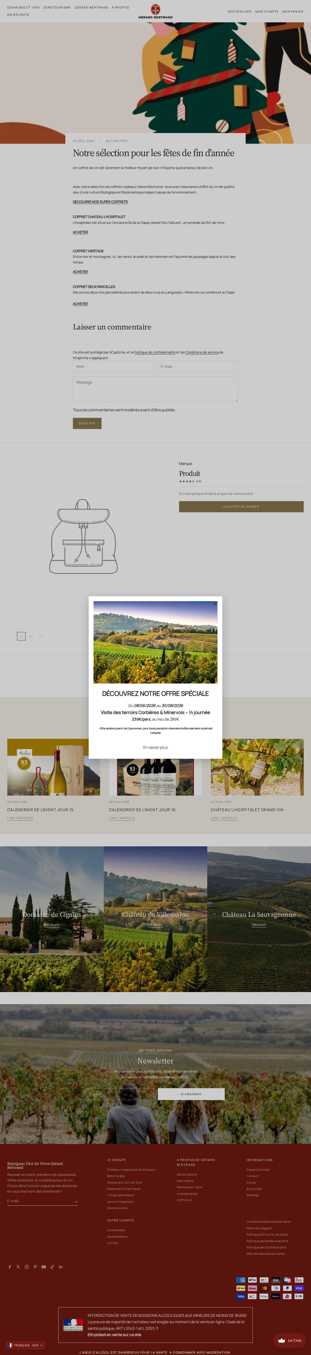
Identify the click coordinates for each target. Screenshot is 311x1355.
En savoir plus (155, 747)
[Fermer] (215, 603)
